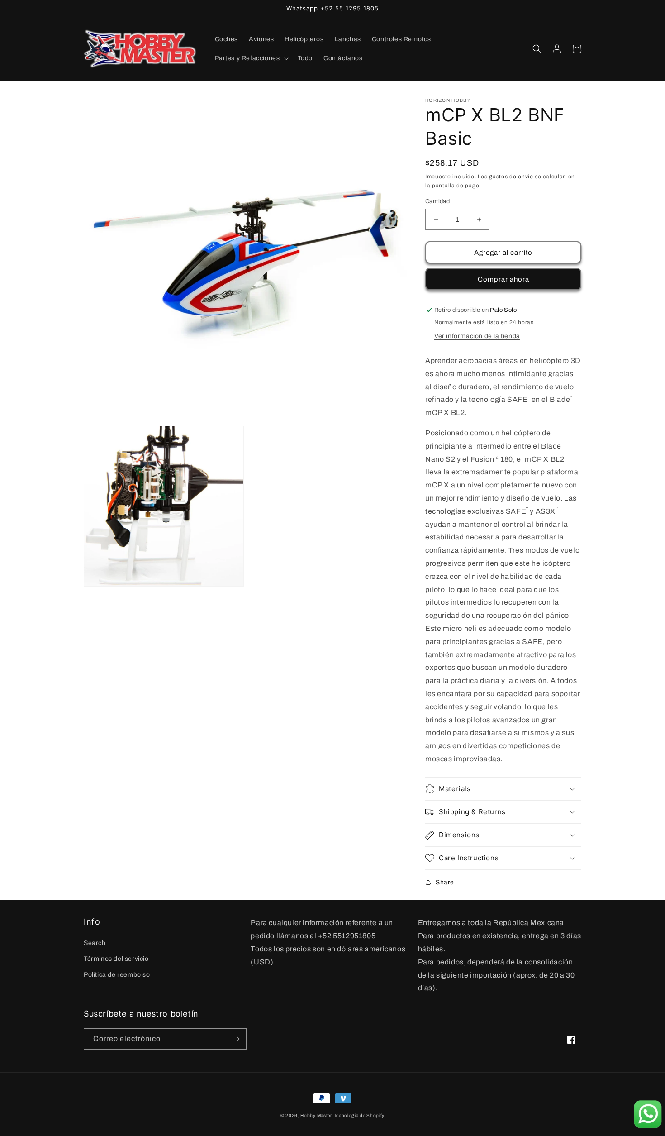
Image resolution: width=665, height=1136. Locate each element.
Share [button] (445, 882)
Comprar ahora (503, 279)
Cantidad (437, 201)
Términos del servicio (116, 958)
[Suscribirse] (236, 1039)
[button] (250, 58)
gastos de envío (511, 176)
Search (95, 943)
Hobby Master (316, 1115)
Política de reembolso (117, 974)
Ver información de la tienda (477, 336)
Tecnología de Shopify (359, 1115)
